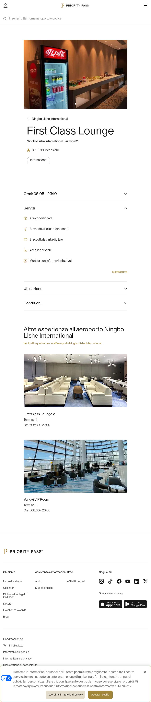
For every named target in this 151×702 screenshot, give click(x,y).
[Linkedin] (136, 581)
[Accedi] (5, 5)
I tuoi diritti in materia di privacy (65, 694)
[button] (73, 104)
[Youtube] (127, 581)
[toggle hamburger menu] (145, 5)
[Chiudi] (144, 672)
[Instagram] (101, 581)
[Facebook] (119, 581)
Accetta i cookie (100, 694)
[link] (110, 604)
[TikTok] (110, 581)
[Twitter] (145, 581)
